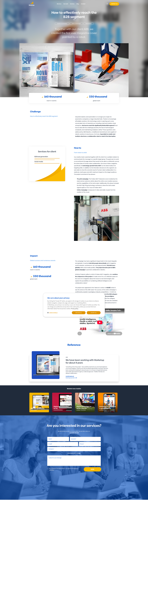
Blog (78, 4)
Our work (65, 4)
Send (92, 469)
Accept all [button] (94, 312)
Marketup (31, 3)
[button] (52, 312)
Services (72, 4)
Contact (83, 4)
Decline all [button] (78, 312)
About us (59, 4)
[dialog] (74, 305)
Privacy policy (74, 308)
